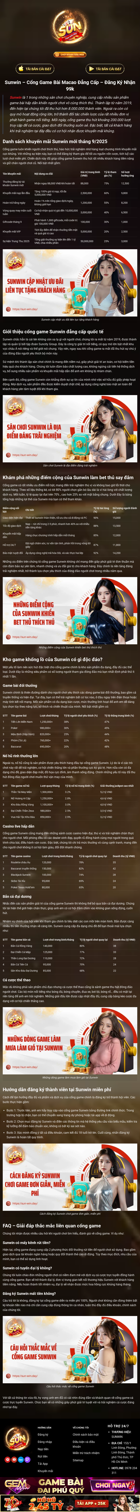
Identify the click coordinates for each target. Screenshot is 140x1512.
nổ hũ (18, 763)
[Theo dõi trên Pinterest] (8, 1460)
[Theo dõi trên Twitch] (27, 1460)
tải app (95, 1115)
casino (77, 833)
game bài (99, 692)
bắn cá (106, 903)
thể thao (78, 987)
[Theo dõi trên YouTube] (14, 1460)
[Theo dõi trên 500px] (21, 1460)
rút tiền (88, 1249)
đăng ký (100, 1097)
